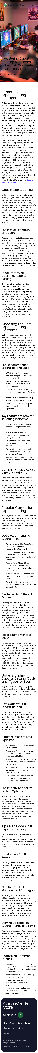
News (20, 1023)
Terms (21, 1046)
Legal (27, 1046)
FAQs (27, 1023)
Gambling (8, 53)
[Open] (32, 5)
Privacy (14, 1046)
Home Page (9, 1023)
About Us (7, 1046)
